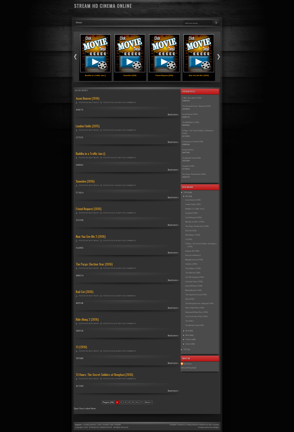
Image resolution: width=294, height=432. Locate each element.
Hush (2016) (189, 299)
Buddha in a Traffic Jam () (95, 75)
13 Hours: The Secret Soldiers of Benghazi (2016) (104, 374)
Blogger (216, 427)
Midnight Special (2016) (194, 259)
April (187, 330)
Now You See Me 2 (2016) (199, 75)
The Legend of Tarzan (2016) (196, 294)
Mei (187, 196)
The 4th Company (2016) (194, 277)
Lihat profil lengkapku (188, 367)
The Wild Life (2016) (192, 272)
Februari (189, 339)
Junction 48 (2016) (192, 251)
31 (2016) (81, 347)
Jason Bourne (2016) (87, 98)
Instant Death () (188, 149)
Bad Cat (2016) (84, 291)
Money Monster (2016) (193, 290)
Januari (188, 344)
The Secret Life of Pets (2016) (196, 316)
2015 (185, 349)
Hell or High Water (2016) (194, 307)
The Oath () (189, 321)
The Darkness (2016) (193, 268)
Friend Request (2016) (164, 75)
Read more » (173, 114)
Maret (188, 335)
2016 (185, 192)
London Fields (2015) (88, 126)
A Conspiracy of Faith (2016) (192, 141)
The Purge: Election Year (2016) (94, 264)
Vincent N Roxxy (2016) (193, 286)
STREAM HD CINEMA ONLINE (100, 427)
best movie (188, 363)
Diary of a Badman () (193, 255)
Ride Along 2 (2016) (87, 319)
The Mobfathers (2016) (190, 122)
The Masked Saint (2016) (191, 158)
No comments (129, 102)
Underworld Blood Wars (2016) (196, 312)
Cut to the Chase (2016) (194, 281)
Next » (148, 402)
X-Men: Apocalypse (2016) (192, 98)
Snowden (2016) (129, 75)
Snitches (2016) (191, 264)
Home (79, 22)
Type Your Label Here (85, 408)
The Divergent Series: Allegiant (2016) (196, 106)
